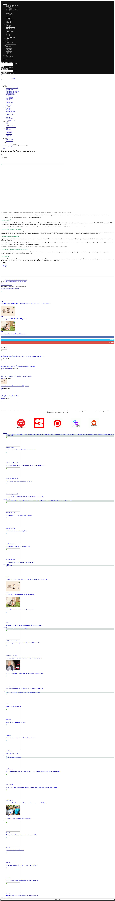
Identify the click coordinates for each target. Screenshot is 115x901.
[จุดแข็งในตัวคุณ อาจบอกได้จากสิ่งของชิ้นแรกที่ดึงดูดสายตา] (8, 315)
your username (15, 63)
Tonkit (2, 155)
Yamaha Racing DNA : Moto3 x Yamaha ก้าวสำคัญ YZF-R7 (19, 481)
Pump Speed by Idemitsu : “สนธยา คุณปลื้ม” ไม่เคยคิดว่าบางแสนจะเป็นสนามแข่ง (24, 496)
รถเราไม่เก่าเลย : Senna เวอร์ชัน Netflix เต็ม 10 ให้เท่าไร (19, 515)
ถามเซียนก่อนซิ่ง (9, 14)
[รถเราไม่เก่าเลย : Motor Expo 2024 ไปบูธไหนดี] (13, 526)
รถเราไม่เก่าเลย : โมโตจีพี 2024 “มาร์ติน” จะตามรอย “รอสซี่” (20, 562)
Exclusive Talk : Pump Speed (11, 42)
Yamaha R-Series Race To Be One (12, 8)
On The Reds (8, 99)
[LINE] (12, 159)
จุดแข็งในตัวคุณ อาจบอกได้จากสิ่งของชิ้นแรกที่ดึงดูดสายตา (13, 318)
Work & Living (6, 38)
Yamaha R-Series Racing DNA (11, 9)
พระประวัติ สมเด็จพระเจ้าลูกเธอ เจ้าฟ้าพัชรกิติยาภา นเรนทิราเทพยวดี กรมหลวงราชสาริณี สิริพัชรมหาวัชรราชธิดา (33, 771)
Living (7, 40)
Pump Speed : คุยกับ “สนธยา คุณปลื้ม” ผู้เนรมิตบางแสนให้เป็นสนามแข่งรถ (18, 366)
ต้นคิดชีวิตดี (8, 22)
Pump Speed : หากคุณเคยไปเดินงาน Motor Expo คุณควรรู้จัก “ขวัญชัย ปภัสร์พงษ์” (24, 673)
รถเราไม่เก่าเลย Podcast (10, 28)
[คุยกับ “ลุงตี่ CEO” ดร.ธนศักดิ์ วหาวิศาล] (4, 393)
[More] (17, 159)
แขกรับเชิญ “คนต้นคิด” (10, 37)
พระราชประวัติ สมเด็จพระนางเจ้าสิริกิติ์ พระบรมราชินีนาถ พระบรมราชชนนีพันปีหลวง (26, 803)
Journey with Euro (9, 6)
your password (15, 64)
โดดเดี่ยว (5, 266)
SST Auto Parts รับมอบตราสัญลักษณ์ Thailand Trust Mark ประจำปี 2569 (22, 865)
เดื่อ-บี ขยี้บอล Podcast (10, 27)
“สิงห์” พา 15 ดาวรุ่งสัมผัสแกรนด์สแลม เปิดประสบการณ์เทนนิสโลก (16, 376)
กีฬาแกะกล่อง (8, 21)
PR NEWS (3, 378)
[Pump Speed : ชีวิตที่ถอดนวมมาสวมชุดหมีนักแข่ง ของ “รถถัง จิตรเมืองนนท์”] (13, 654)
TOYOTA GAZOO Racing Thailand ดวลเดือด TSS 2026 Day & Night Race (22, 880)
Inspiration (5, 45)
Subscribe (111, 342)
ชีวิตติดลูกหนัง (9, 48)
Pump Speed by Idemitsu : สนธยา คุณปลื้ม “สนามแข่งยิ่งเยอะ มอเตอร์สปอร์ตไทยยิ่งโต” (26, 465)
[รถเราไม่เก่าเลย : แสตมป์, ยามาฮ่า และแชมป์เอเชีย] (13, 542)
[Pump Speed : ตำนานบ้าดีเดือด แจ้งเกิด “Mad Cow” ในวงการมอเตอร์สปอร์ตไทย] (13, 684)
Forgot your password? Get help (7, 67)
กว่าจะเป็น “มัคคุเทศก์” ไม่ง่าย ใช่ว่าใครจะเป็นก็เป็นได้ (18, 818)
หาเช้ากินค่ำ (8, 25)
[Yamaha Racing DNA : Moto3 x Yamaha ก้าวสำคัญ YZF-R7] (13, 477)
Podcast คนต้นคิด (6, 24)
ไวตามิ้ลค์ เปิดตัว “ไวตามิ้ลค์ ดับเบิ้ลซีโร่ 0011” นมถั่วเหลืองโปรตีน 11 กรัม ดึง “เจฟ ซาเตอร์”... (22, 356)
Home (4, 3)
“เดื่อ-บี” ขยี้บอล (9, 13)
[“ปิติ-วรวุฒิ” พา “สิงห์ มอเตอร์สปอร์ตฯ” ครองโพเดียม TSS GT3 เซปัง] (13, 892)
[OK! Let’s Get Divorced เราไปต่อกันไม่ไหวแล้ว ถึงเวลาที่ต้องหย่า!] (13, 733)
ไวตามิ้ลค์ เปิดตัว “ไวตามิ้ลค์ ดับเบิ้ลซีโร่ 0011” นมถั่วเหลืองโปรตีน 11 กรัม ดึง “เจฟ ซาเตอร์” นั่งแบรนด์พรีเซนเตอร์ (25, 303)
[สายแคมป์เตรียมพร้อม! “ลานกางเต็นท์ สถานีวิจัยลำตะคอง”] (8, 330)
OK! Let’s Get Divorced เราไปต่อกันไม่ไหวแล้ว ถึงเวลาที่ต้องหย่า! (21, 738)
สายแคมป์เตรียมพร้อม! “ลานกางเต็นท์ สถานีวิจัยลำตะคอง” (13, 334)
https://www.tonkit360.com (6, 285)
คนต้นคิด (8, 18)
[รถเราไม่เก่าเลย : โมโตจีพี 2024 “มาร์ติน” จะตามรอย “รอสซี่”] (13, 558)
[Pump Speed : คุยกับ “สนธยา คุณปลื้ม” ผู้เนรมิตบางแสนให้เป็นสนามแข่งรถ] (4, 363)
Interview (5, 41)
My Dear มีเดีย (9, 46)
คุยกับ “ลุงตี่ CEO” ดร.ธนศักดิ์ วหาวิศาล (10, 396)
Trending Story (6, 55)
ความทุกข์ (5, 263)
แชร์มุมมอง (8, 53)
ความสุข (5, 265)
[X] (7, 159)
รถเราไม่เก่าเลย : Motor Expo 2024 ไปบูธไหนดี (16, 531)
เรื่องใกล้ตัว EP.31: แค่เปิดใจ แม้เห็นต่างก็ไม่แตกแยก (16, 280)
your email (15, 70)
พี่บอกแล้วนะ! (8, 32)
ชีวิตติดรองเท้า (9, 49)
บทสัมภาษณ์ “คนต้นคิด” (11, 44)
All (6, 434)
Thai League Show (9, 15)
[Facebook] (3, 159)
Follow (112, 339)
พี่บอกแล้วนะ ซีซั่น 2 (10, 31)
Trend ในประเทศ (9, 56)
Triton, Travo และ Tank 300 (12, 753)
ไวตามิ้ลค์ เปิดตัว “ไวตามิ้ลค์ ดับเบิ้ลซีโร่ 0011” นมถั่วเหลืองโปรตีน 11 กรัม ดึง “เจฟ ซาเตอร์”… (28, 579)
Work (7, 39)
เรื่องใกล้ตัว (8, 34)
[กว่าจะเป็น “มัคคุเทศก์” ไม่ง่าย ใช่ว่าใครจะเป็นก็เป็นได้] (13, 814)
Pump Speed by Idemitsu (10, 11)
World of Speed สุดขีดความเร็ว (12, 5)
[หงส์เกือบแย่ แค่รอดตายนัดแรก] (13, 702)
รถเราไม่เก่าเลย (9, 51)
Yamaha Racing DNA (10, 10)
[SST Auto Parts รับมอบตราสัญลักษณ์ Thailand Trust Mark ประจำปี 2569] (13, 861)
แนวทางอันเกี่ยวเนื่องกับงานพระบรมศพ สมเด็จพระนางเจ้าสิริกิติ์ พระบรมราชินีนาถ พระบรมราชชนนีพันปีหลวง (32, 787)
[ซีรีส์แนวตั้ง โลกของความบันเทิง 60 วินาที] (13, 718)
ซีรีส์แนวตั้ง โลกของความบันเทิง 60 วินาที (15, 722)
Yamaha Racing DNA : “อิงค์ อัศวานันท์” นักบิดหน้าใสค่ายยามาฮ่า (21, 450)
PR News (5, 59)
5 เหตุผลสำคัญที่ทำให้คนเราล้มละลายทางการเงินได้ (15, 281)
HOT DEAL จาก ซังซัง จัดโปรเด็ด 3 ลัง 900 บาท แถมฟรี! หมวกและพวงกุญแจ (24, 625)
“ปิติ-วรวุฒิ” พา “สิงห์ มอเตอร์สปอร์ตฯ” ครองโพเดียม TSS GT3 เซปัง (22, 895)
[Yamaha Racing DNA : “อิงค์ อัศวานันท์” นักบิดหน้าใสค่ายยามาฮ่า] (13, 446)
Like (113, 336)
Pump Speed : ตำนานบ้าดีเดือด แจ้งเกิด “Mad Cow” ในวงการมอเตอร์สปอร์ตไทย (24, 688)
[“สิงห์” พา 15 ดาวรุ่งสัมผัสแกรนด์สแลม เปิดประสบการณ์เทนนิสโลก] (4, 373)
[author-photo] (2, 282)
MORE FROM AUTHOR (14, 288)
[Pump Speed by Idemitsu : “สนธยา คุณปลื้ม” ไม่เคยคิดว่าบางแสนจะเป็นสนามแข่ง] (13, 492)
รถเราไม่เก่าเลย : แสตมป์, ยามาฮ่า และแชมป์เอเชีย (18, 546)
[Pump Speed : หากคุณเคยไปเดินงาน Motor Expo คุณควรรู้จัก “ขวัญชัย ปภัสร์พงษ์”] (13, 669)
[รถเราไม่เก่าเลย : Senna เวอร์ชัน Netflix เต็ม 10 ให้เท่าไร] (13, 511)
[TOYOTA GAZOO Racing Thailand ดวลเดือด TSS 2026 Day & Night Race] (13, 876)
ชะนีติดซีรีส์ (8, 52)
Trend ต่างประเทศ (9, 57)
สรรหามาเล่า (8, 30)
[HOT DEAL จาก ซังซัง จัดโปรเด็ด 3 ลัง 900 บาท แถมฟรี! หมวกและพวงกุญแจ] (13, 621)
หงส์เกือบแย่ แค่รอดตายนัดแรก (13, 706)
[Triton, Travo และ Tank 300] (13, 749)
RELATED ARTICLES (5, 288)
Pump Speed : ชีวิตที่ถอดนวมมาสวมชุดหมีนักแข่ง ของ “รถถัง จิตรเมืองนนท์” (23, 658)
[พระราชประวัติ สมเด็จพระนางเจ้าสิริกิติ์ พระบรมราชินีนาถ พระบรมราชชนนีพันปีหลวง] (13, 798)
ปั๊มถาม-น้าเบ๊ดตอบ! (10, 19)
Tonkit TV (5, 4)
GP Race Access (9, 7)
